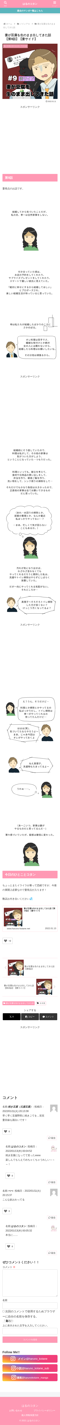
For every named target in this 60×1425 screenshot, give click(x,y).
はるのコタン (30, 3)
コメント (8, 1267)
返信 (53, 1138)
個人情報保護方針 (30, 1415)
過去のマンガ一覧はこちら (30, 11)
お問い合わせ (15, 1410)
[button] (30, 1016)
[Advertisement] (30, 139)
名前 (4, 1300)
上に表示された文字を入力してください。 (25, 1325)
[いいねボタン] (5, 941)
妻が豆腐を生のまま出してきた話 (20, 1003)
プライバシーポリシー (44, 1410)
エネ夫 (42, 1003)
